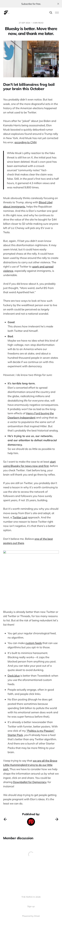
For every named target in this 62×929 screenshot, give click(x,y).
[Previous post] (5, 819)
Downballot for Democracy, (30, 782)
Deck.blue (14, 675)
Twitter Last (20, 517)
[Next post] (57, 819)
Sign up (31, 906)
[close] (58, 3)
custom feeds (33, 643)
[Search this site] (50, 12)
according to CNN (25, 142)
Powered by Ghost (31, 916)
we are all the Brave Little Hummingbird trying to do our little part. (30, 765)
